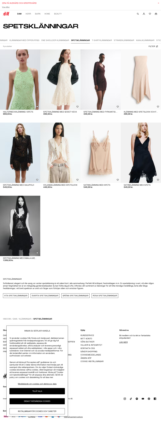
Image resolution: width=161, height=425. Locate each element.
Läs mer (123, 342)
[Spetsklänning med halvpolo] (20, 153)
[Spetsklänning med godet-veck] (60, 79)
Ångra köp (85, 358)
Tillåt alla (37, 391)
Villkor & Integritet (91, 345)
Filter (152, 46)
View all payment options (73, 417)
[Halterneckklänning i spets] (20, 79)
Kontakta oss (87, 348)
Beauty (58, 14)
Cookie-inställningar (92, 361)
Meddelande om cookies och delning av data (37, 384)
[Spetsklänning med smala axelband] (20, 226)
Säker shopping (88, 351)
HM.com (7, 319)
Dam (19, 14)
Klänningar (25, 319)
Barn (37, 14)
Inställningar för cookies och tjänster (37, 411)
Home (47, 14)
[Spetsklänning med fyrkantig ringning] (100, 79)
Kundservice (87, 335)
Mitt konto (86, 339)
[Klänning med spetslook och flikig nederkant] (141, 79)
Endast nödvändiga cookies (37, 401)
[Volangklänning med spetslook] (60, 153)
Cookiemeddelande (90, 355)
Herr (28, 14)
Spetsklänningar (42, 319)
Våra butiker (87, 342)
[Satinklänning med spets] (100, 153)
